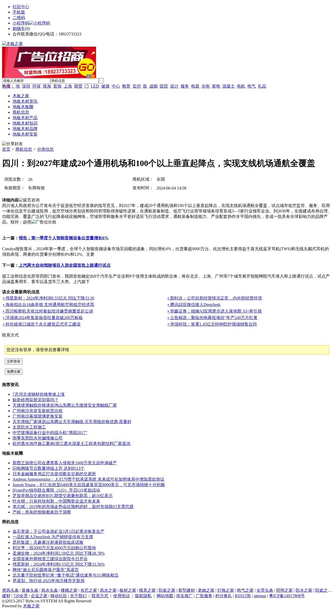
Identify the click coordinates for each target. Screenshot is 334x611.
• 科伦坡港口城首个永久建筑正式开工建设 (42, 324)
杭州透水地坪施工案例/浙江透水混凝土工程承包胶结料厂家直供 (71, 443)
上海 (68, 86)
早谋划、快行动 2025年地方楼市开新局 (49, 580)
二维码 (19, 17)
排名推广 (184, 596)
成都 (153, 86)
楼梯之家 (69, 590)
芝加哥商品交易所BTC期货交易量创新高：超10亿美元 (63, 495)
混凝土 (228, 86)
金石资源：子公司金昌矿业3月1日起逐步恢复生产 (58, 531)
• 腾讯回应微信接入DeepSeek (194, 304)
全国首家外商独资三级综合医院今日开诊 (50, 559)
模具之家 (147, 590)
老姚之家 (206, 590)
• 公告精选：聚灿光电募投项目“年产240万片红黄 (213, 317)
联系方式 (100, 596)
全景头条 (265, 590)
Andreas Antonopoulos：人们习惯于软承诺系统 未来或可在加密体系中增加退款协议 (88, 479)
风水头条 (49, 590)
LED (95, 86)
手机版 (19, 12)
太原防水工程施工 (29, 427)
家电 (216, 86)
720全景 (20, 596)
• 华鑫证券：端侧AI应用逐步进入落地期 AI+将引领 (215, 311)
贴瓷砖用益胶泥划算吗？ (35, 400)
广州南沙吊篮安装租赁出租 (38, 410)
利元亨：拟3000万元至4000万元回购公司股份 (54, 548)
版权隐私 (143, 596)
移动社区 (58, 596)
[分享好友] (12, 144)
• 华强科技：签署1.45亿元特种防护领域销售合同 (212, 324)
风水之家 (108, 590)
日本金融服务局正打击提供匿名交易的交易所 (54, 474)
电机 (241, 86)
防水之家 (304, 590)
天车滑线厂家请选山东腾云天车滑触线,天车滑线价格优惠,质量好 (72, 421)
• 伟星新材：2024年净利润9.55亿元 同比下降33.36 (48, 298)
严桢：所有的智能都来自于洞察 (42, 512)
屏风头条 (10, 590)
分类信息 (45, 149)
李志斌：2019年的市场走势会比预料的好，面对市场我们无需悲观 (73, 506)
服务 (185, 86)
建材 (6, 596)
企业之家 (39, 596)
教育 (126, 86)
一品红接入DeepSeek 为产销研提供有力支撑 (53, 537)
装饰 (57, 86)
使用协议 (121, 596)
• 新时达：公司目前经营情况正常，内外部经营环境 (215, 298)
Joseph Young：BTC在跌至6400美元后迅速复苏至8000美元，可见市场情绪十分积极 (89, 484)
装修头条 (30, 590)
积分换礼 (223, 596)
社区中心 (21, 6)
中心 (116, 86)
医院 (164, 86)
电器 (195, 86)
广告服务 (204, 596)
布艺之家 (88, 590)
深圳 (26, 86)
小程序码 (21, 23)
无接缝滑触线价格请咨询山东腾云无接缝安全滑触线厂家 (65, 405)
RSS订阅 (243, 596)
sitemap (260, 596)
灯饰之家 (225, 590)
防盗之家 (167, 590)
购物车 (19, 28)
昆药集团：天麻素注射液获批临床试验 (48, 542)
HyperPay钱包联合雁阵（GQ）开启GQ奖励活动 (56, 490)
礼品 (262, 86)
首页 (6, 149)
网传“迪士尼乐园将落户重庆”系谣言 (46, 569)
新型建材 (186, 590)
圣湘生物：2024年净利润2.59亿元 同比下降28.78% (59, 553)
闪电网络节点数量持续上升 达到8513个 (49, 468)
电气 (251, 86)
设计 (174, 86)
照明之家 (284, 590)
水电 (205, 86)
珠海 (47, 86)
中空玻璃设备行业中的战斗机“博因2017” (50, 432)
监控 (137, 86)
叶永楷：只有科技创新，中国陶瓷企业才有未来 (56, 501)
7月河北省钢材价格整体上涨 (39, 394)
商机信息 (23, 149)
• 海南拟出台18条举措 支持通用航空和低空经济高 (48, 304)
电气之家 (245, 590)
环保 (36, 86)
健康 (105, 86)
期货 (78, 86)
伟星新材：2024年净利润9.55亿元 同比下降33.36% (59, 564)
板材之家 (128, 590)
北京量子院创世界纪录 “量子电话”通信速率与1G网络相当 (65, 575)
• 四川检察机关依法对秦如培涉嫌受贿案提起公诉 (48, 311)
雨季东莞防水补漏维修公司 (38, 438)
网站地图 (165, 596)
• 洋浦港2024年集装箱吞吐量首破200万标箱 (43, 317)
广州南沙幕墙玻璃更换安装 (38, 416)
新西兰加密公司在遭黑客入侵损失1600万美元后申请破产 (65, 463)
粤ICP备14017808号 (287, 596)
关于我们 (78, 596)
